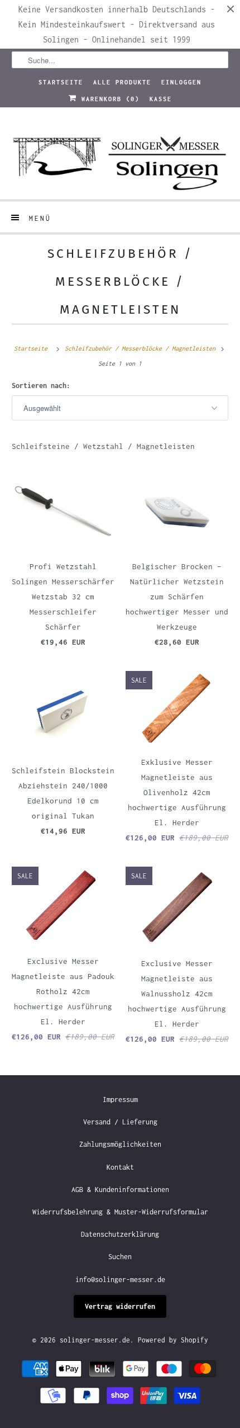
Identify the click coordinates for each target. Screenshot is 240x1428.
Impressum (120, 1099)
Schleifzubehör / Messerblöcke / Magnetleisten (120, 281)
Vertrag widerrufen (120, 1306)
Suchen (120, 1256)
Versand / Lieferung (120, 1122)
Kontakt (120, 1167)
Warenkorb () (108, 99)
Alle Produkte (122, 82)
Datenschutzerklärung (120, 1234)
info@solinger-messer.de (120, 1279)
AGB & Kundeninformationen (120, 1189)
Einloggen (181, 82)
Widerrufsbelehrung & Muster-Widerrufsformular (120, 1212)
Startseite (61, 82)
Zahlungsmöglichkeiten (120, 1144)
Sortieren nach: (41, 385)
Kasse (161, 99)
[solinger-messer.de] (120, 157)
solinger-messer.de (95, 1340)
